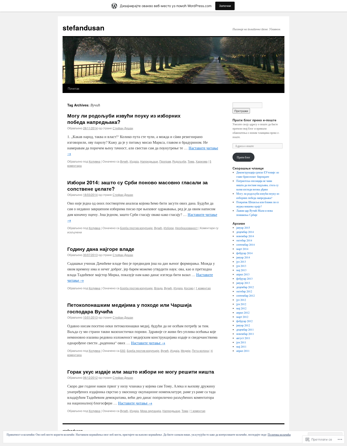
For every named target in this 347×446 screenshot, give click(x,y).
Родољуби (179, 161)
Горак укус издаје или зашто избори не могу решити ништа (140, 371)
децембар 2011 (245, 329)
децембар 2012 (245, 287)
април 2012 (243, 312)
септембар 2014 (245, 244)
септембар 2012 (245, 295)
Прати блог (243, 157)
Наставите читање (148, 342)
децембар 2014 (245, 232)
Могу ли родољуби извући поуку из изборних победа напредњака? (124, 118)
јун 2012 (241, 304)
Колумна (94, 161)
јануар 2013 (243, 283)
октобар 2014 (244, 240)
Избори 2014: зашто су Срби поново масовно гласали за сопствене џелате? (137, 185)
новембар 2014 (245, 236)
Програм (165, 161)
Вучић (124, 161)
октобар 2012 (244, 291)
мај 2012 (241, 308)
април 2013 (243, 274)
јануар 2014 (243, 257)
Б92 (122, 351)
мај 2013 (241, 270)
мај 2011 (241, 346)
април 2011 (243, 351)
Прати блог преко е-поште (254, 120)
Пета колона (200, 351)
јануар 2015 (243, 227)
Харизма (201, 161)
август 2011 (243, 338)
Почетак (73, 88)
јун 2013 (241, 266)
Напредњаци (149, 161)
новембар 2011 (245, 334)
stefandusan (83, 27)
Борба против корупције (136, 228)
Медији (185, 351)
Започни (225, 6)
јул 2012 (241, 300)
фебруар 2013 (244, 278)
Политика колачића (279, 434)
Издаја (134, 161)
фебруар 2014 (244, 253)
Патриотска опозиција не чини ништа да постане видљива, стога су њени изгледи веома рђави (257, 185)
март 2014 (242, 249)
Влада (158, 288)
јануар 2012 (243, 325)
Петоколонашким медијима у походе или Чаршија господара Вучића (129, 308)
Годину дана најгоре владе (100, 248)
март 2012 (242, 317)
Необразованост (186, 228)
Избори (169, 228)
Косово (189, 288)
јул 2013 (241, 261)
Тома (191, 161)
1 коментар (203, 288)
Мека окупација (150, 411)
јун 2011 (241, 342)
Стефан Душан (123, 128)
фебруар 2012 (244, 321)
